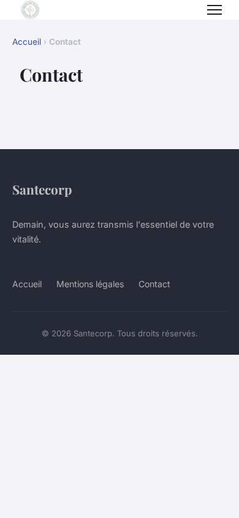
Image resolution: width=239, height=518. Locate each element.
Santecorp (42, 189)
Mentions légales (90, 284)
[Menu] (214, 10)
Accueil (26, 42)
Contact (154, 284)
